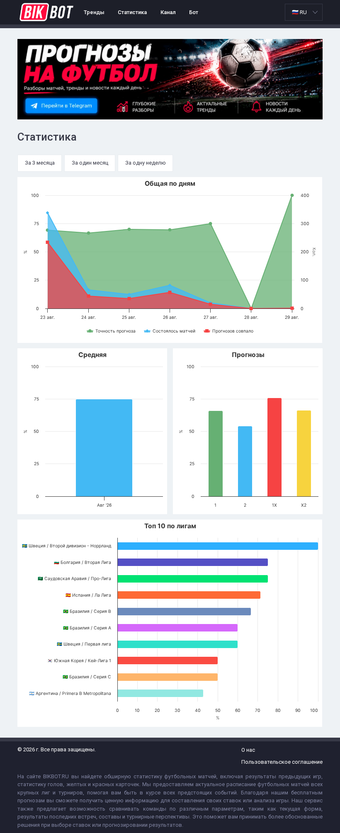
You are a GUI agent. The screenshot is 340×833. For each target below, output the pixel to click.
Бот (193, 12)
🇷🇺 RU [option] (299, 12)
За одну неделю (145, 163)
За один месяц (90, 163)
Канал (168, 12)
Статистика (132, 12)
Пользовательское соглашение (282, 762)
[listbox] (304, 12)
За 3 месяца (40, 163)
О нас (248, 750)
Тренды (94, 12)
